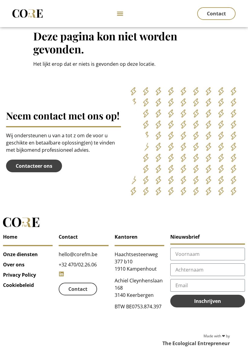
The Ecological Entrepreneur (196, 343)
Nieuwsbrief (185, 237)
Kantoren (126, 237)
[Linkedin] (61, 274)
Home (10, 237)
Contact (68, 237)
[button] (120, 14)
